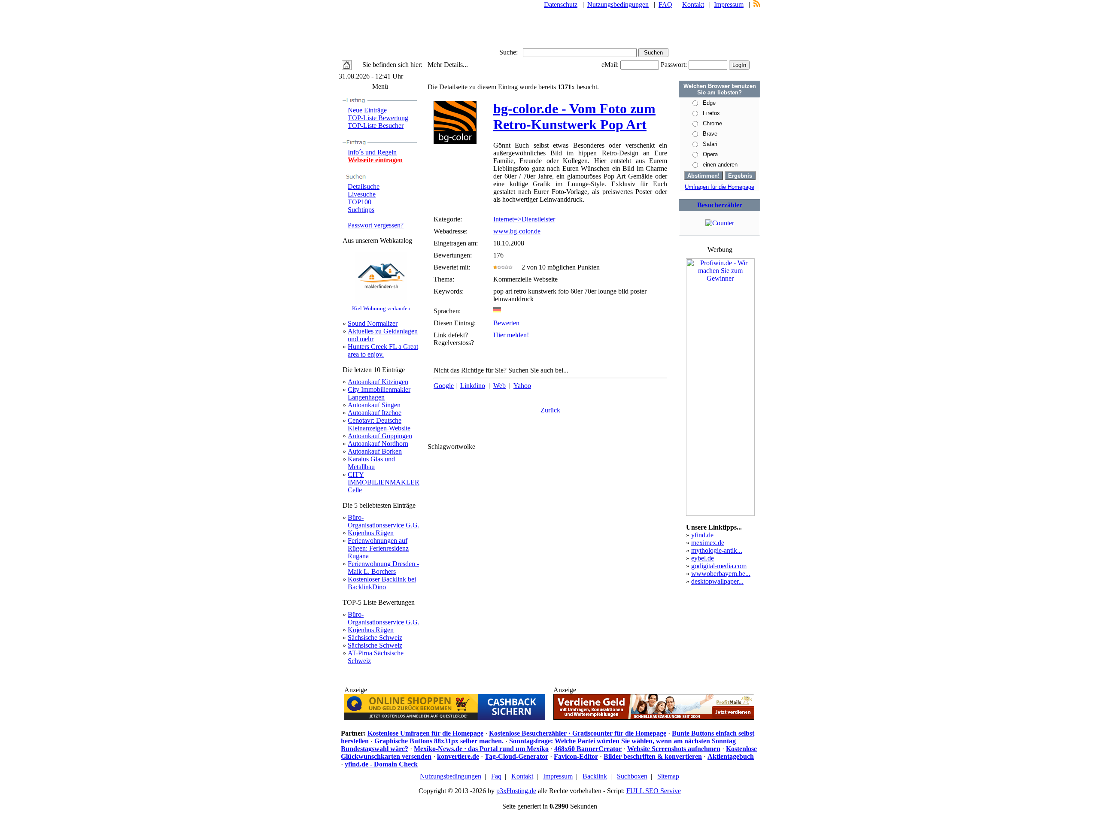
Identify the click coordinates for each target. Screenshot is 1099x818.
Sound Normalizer (373, 323)
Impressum (729, 4)
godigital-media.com (719, 566)
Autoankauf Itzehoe (374, 412)
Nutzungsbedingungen (618, 4)
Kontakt (693, 4)
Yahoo (522, 385)
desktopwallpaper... (717, 581)
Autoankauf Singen (374, 405)
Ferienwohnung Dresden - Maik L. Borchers (383, 567)
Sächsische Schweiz (375, 637)
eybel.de (702, 558)
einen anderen (720, 164)
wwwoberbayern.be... (720, 573)
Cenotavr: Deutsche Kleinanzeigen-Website (379, 424)
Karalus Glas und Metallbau (371, 462)
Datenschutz (560, 4)
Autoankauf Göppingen (380, 435)
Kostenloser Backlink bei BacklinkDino (382, 583)
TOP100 (359, 202)
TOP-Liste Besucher (376, 125)
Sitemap (668, 776)
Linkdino (472, 385)
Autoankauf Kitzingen (378, 381)
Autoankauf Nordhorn (378, 443)
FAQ (665, 4)
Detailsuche (363, 186)
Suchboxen (632, 776)
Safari (710, 144)
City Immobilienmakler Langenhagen (379, 393)
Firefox (711, 113)
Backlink (595, 776)
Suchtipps (361, 209)
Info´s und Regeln (372, 152)
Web (499, 385)
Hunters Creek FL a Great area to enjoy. (383, 350)
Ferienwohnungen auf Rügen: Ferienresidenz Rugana (378, 548)
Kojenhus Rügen (371, 532)
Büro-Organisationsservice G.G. (383, 521)
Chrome (712, 123)
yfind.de (702, 535)
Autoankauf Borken (375, 451)
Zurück (550, 410)
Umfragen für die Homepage (719, 187)
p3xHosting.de (516, 790)
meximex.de (707, 542)
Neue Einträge (367, 110)
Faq (496, 776)
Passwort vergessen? (376, 225)
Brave (710, 133)
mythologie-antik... (716, 550)
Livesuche (362, 194)
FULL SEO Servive (653, 790)
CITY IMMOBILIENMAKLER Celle (383, 482)
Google (444, 385)
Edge (709, 103)
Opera (710, 154)
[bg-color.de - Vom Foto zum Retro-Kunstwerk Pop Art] (455, 141)
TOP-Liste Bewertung (378, 117)
